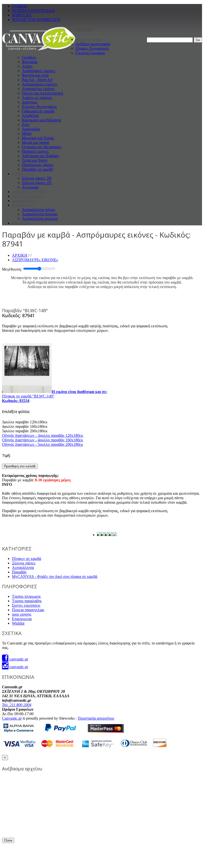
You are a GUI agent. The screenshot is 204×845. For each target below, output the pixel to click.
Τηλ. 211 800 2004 (16, 705)
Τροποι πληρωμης (26, 596)
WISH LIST (22, 15)
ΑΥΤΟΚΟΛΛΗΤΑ (23, 205)
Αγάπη (27, 66)
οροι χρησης (21, 614)
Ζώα (25, 124)
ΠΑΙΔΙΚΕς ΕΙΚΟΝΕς (24, 201)
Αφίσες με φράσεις (37, 98)
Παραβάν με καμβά (37, 169)
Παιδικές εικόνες (35, 151)
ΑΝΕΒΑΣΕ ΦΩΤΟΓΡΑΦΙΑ (29, 192)
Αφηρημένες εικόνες (38, 89)
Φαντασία (29, 62)
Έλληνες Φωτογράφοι (39, 106)
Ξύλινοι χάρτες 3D (36, 178)
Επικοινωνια (22, 619)
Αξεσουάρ (30, 187)
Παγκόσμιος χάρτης (37, 165)
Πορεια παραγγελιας (28, 610)
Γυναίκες (29, 57)
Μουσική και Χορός (38, 138)
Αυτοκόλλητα (23, 567)
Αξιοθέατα (30, 115)
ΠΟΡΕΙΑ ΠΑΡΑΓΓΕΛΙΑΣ (33, 10)
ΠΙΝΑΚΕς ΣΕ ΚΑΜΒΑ (88, 40)
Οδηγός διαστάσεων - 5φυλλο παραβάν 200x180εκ (42, 444)
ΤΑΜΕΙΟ (19, 6)
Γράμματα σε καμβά (38, 111)
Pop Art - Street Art (37, 80)
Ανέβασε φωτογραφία (92, 44)
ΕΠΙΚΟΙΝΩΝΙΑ (21, 223)
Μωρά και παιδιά (35, 142)
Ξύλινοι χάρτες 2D (36, 183)
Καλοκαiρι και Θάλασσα (41, 120)
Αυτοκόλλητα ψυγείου (40, 218)
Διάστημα (29, 102)
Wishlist (18, 623)
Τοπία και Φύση (34, 160)
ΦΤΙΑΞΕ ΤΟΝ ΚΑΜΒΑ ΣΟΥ (36, 19)
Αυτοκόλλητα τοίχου (38, 209)
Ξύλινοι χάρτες (24, 563)
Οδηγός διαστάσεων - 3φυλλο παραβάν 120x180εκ (42, 435)
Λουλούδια (31, 129)
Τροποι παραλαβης (27, 601)
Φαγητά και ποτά (35, 75)
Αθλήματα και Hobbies (40, 156)
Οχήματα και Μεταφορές (41, 147)
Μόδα (26, 133)
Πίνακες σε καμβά (26, 558)
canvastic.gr (18, 659)
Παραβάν (19, 572)
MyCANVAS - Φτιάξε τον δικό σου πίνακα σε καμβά (54, 576)
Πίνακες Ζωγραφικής (92, 48)
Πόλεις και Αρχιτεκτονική (42, 93)
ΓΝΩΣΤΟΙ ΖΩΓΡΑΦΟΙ (26, 196)
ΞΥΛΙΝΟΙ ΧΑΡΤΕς (23, 174)
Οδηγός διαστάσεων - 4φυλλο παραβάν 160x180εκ (42, 440)
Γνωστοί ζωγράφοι (90, 53)
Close (8, 840)
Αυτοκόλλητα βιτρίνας (39, 214)
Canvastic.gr (12, 718)
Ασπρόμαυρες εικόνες (39, 84)
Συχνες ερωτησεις (26, 605)
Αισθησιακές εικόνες (38, 71)
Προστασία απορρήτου (96, 718)
